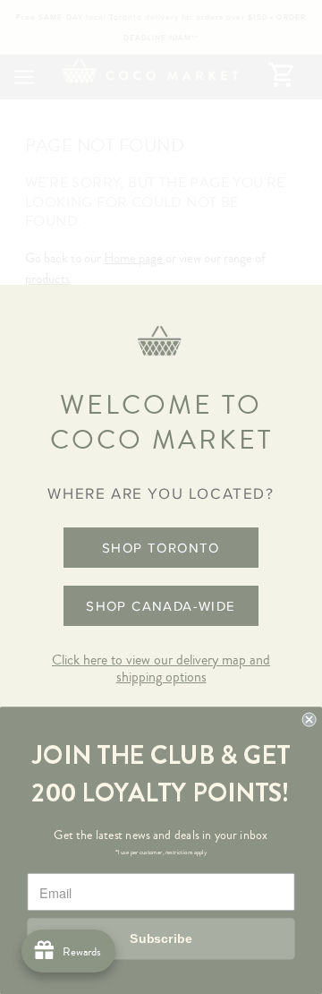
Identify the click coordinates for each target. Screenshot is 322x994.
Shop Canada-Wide (160, 605)
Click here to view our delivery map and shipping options (161, 668)
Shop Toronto (161, 547)
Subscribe (161, 938)
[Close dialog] (309, 720)
